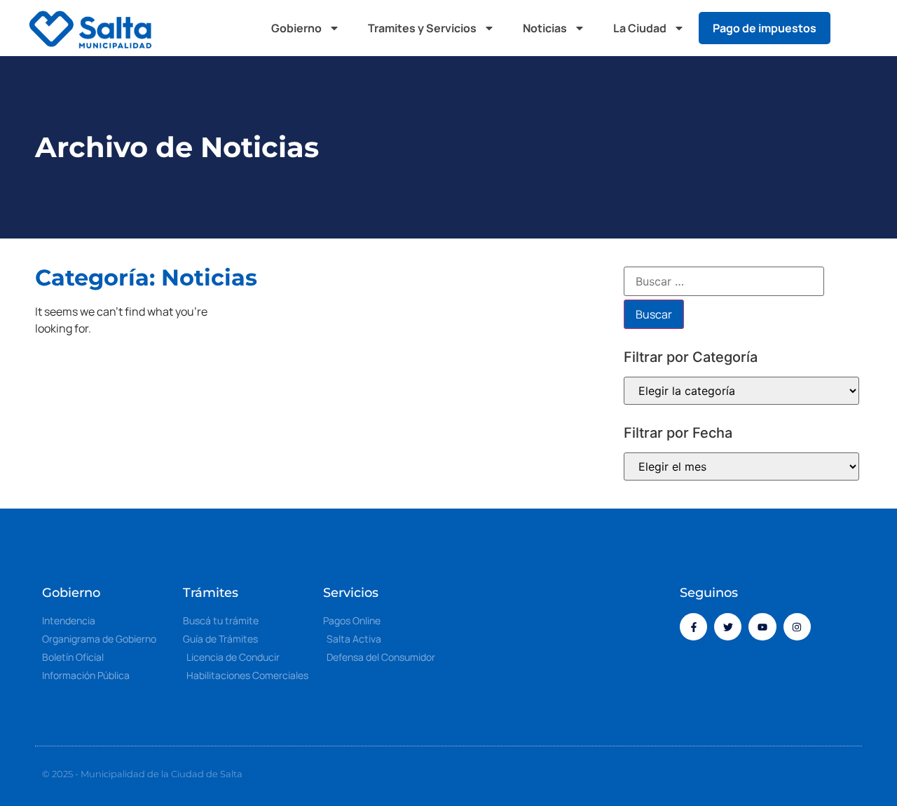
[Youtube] (762, 626)
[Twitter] (727, 626)
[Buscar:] (724, 281)
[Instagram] (797, 626)
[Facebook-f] (693, 626)
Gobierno (296, 28)
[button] (855, 28)
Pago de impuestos (764, 28)
